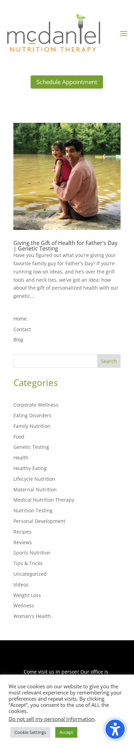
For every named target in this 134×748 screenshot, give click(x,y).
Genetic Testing (31, 447)
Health (21, 457)
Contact (22, 329)
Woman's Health (32, 616)
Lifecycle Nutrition (34, 479)
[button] (123, 33)
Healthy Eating (30, 468)
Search (109, 361)
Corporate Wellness (35, 404)
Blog (18, 339)
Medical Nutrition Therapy (43, 499)
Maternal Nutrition (35, 489)
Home (20, 318)
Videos (21, 584)
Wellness (23, 605)
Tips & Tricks (28, 563)
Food (18, 436)
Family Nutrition (32, 426)
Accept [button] (66, 732)
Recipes (22, 531)
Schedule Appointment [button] (66, 82)
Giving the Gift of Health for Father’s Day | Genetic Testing (65, 245)
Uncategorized (30, 574)
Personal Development (39, 521)
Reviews (22, 542)
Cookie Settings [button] (30, 732)
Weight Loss (27, 595)
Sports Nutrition (32, 552)
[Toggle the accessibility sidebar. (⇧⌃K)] (115, 729)
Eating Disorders (32, 415)
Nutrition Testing (33, 510)
